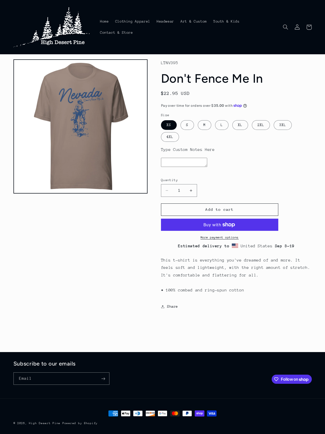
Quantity (169, 180)
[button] (285, 27)
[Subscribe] (103, 378)
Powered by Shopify (80, 423)
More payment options (220, 237)
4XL (170, 137)
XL (240, 125)
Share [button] (172, 306)
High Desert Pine (44, 423)
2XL (260, 125)
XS (169, 125)
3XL (282, 125)
